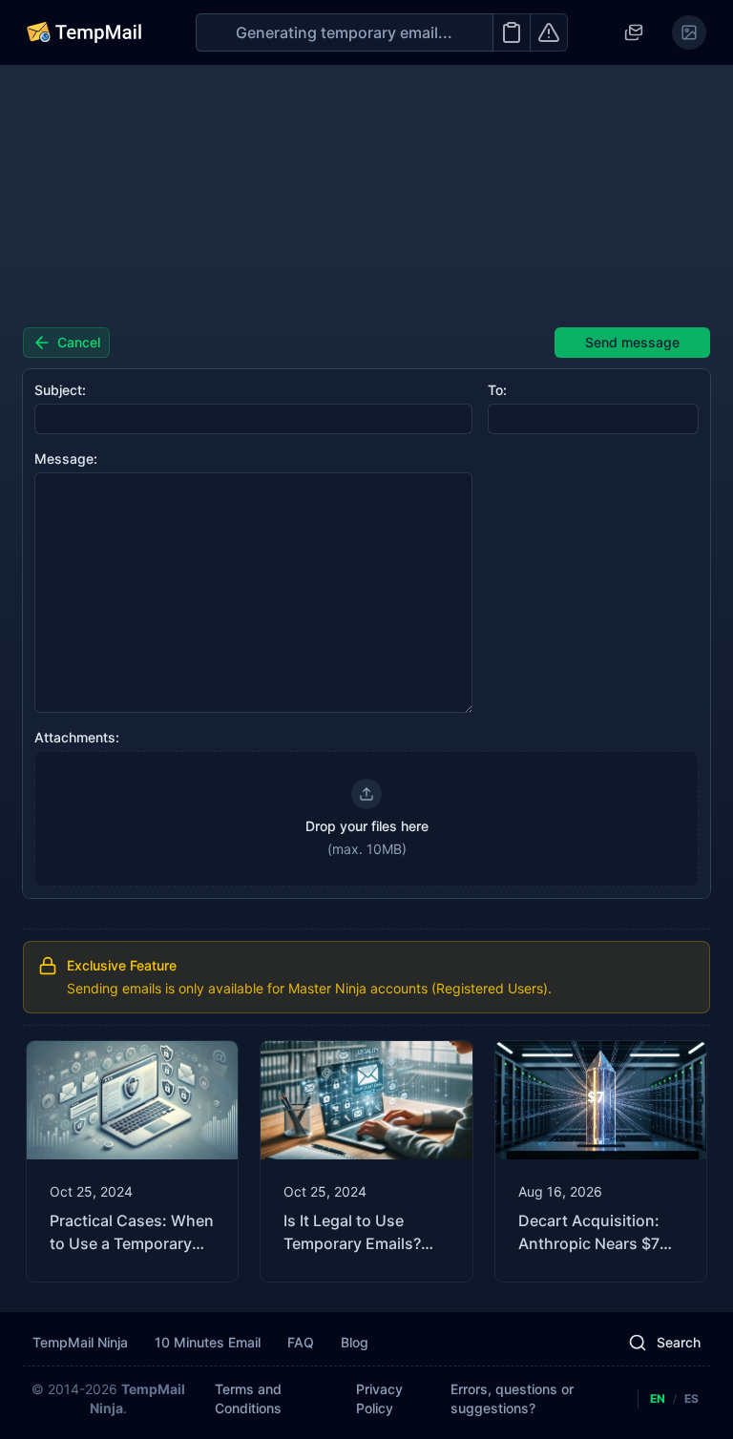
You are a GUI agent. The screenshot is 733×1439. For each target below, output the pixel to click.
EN (657, 1398)
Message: (65, 458)
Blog (354, 1342)
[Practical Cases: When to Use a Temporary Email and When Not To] (132, 1161)
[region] (366, 1161)
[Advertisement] (366, 196)
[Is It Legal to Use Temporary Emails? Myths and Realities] (366, 1161)
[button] (366, 818)
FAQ (300, 1342)
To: (497, 390)
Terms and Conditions (248, 1398)
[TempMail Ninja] (84, 32)
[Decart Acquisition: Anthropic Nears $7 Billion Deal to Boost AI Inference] (600, 1161)
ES (691, 1398)
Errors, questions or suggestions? (512, 1398)
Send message (632, 342)
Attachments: (76, 737)
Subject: (60, 390)
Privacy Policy (379, 1398)
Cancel (78, 342)
